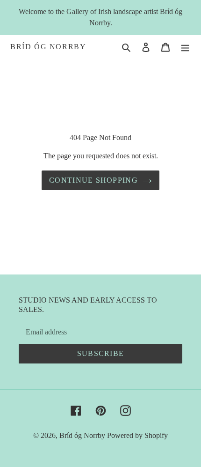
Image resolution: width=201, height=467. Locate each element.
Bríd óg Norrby (48, 47)
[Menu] (185, 47)
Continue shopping (93, 180)
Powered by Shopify (137, 435)
